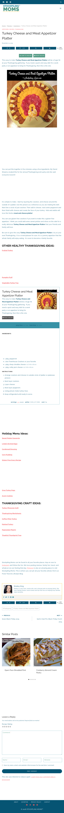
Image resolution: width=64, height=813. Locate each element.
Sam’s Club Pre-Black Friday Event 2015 (49, 619)
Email (26, 760)
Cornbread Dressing (9, 449)
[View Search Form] (61, 2)
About (16, 802)
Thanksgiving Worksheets (11, 513)
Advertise (24, 802)
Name (5, 760)
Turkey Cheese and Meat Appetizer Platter (26, 608)
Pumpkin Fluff (7, 277)
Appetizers (17, 26)
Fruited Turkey (7, 250)
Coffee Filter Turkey (9, 519)
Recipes (9, 26)
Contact (47, 802)
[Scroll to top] (60, 806)
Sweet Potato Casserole (11, 438)
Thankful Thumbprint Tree (11, 535)
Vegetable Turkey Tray (10, 283)
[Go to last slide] (4, 658)
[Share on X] (36, 48)
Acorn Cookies (7, 496)
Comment (7, 732)
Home (4, 26)
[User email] (13, 597)
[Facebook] (3, 2)
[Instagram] (6, 2)
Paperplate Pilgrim (9, 530)
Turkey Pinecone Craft (10, 508)
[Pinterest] (10, 2)
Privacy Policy (36, 802)
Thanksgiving (19, 29)
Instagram (5, 565)
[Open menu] (60, 8)
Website (47, 760)
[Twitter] (6, 597)
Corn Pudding (7, 455)
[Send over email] (49, 48)
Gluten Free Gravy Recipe (11, 460)
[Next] (60, 658)
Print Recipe (39, 55)
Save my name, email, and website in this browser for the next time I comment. (29, 765)
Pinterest (30, 568)
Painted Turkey (7, 524)
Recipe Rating (7, 724)
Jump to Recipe (26, 55)
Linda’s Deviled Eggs (9, 444)
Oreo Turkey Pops (8, 490)
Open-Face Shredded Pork (15, 670)
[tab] (28, 679)
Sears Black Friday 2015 (10, 617)
